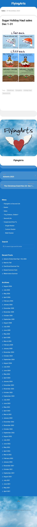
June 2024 (7, 370)
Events (6, 207)
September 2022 (9, 432)
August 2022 (8, 436)
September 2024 (9, 359)
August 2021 (8, 476)
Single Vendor (10, 225)
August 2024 (8, 363)
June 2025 (7, 330)
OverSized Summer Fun (11, 266)
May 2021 (7, 487)
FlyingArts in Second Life (12, 203)
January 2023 (8, 418)
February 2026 (8, 301)
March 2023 (7, 414)
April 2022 (7, 451)
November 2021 (9, 465)
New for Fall (7, 262)
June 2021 (7, 484)
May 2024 (7, 374)
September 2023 (9, 396)
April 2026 (7, 297)
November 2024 (9, 352)
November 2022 (9, 425)
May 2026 (7, 293)
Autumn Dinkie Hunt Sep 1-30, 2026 (15, 259)
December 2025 (9, 308)
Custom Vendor (10, 229)
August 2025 (8, 323)
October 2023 (8, 392)
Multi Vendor (9, 233)
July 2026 (7, 290)
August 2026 (8, 286)
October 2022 (8, 429)
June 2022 (7, 444)
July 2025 (7, 326)
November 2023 (9, 389)
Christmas (10, 90)
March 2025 (7, 341)
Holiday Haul (28, 90)
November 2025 (9, 312)
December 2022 (9, 422)
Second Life (6, 93)
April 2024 (7, 378)
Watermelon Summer (11, 273)
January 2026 (8, 304)
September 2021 (9, 473)
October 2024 (8, 356)
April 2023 (7, 411)
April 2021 (7, 491)
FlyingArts (18, 3)
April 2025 (7, 337)
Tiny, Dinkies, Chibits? (11, 214)
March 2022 (7, 454)
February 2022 (8, 458)
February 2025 (8, 345)
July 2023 (7, 400)
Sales (3, 11)
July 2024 (7, 367)
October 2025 (8, 315)
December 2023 (9, 385)
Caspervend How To (10, 222)
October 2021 (8, 469)
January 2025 (8, 348)
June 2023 (7, 403)
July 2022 (7, 440)
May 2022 (7, 447)
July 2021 (7, 480)
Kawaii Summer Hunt (10, 270)
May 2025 (7, 334)
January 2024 (8, 381)
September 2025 (9, 319)
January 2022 (8, 462)
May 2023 (7, 407)
